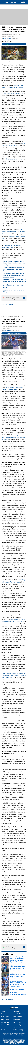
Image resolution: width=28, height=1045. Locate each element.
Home (2, 304)
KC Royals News (9, 304)
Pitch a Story (5, 1019)
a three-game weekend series (13, 159)
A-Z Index (4, 1030)
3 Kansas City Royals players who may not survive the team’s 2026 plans (13, 269)
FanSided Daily (17, 1016)
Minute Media (8, 1033)
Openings (16, 1011)
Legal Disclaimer (6, 1025)
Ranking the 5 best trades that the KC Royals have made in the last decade (14, 280)
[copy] (11, 41)
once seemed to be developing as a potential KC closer (13, 232)
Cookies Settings (18, 1030)
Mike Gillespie (7, 38)
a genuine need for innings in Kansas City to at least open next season (13, 437)
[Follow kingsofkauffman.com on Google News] (24, 298)
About (3, 1011)
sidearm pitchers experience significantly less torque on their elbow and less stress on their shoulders (13, 675)
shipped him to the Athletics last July (12, 93)
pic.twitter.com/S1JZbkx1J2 (15, 776)
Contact (3, 1014)
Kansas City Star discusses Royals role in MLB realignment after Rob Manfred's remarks (13, 275)
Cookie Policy (17, 1022)
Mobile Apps (5, 1016)
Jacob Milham (7, 330)
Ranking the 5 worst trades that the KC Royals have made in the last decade (14, 285)
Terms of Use (5, 1022)
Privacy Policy (17, 1019)
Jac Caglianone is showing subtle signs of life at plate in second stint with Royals (14, 263)
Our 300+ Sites (17, 1014)
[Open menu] (2, 2)
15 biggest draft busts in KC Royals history (13, 291)
